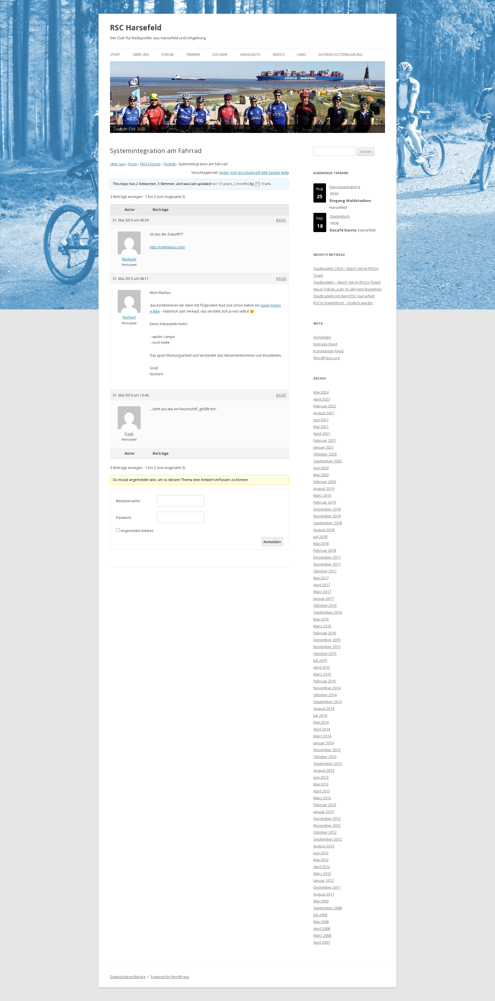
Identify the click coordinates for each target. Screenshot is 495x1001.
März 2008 (322, 935)
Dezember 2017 (327, 557)
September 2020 (327, 461)
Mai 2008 (321, 921)
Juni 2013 (321, 777)
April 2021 (321, 433)
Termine (193, 54)
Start (115, 54)
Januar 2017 (323, 598)
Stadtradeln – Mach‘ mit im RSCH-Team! (347, 282)
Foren (132, 164)
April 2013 (321, 791)
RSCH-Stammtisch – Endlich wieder (343, 302)
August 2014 (323, 708)
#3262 (281, 278)
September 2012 (327, 839)
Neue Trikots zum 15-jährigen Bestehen (347, 289)
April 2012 (321, 866)
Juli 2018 (320, 536)
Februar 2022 (324, 406)
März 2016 (322, 626)
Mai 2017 (321, 577)
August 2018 (323, 529)
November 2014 (327, 687)
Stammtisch (340, 216)
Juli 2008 (320, 914)
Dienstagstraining (344, 186)
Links (301, 54)
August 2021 (323, 412)
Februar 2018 (324, 550)
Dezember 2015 (327, 639)
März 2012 (322, 873)
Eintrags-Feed (325, 344)
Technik (169, 164)
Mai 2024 (321, 392)
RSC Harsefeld (136, 27)
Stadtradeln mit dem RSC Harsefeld (344, 296)
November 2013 (327, 749)
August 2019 (323, 488)
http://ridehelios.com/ (167, 247)
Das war (220, 54)
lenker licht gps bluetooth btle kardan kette (254, 172)
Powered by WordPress (170, 976)
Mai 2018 (321, 543)
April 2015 (321, 667)
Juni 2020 (321, 467)
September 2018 (327, 522)
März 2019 (322, 495)
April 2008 (321, 928)
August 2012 (323, 846)
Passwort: (124, 517)
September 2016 (327, 612)
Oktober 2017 (325, 571)
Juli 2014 (320, 715)
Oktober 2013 (325, 756)
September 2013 (327, 763)
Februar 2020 (324, 481)
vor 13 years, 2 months (230, 183)
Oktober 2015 (325, 653)
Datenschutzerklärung (341, 54)
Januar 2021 (323, 447)
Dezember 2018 (327, 509)
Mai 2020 (321, 474)
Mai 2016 (321, 619)
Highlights (250, 54)
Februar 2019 (324, 502)
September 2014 (327, 701)
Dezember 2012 (327, 818)
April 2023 (321, 399)
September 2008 (327, 907)
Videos (278, 54)
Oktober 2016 (325, 605)
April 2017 (321, 584)
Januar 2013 (323, 811)
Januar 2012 (323, 880)
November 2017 (327, 564)
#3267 (281, 395)
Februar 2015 (324, 681)
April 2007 (321, 942)
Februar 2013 (324, 804)
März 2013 (322, 797)
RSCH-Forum (150, 164)
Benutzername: (128, 500)
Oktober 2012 (325, 832)
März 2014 (322, 736)
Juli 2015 (320, 660)
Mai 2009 (321, 901)
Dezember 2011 (327, 887)
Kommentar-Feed (328, 351)
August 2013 (323, 770)
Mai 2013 (321, 784)
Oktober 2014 (325, 694)
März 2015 (322, 674)
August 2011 (323, 894)
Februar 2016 (324, 632)
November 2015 (327, 646)
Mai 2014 (321, 722)
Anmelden (272, 541)
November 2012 (327, 825)
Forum (168, 54)
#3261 (281, 220)
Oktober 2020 (325, 454)
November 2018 (327, 516)
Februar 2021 (324, 440)
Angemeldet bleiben (137, 530)
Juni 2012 (321, 852)
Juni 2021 (321, 419)
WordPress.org (326, 357)
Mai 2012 (321, 859)
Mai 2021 (321, 426)
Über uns (141, 54)
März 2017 (322, 591)
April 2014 (321, 729)
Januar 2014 (323, 742)
